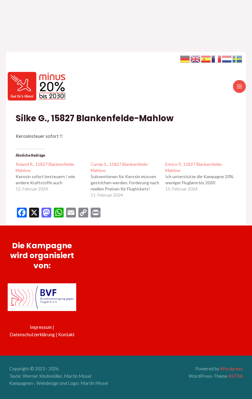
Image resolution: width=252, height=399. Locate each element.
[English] (196, 58)
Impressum (41, 327)
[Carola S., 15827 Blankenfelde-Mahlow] (128, 179)
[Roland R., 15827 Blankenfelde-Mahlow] (53, 176)
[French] (216, 58)
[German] (185, 58)
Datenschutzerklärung (32, 334)
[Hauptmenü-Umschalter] (239, 86)
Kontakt (66, 334)
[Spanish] (206, 58)
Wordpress (231, 368)
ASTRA (235, 376)
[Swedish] (237, 58)
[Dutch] (227, 58)
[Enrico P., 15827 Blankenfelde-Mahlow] (202, 176)
